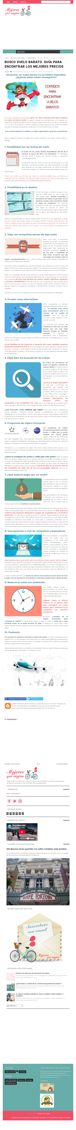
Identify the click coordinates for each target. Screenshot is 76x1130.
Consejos (29, 1080)
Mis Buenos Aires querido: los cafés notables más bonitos (36, 849)
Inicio (8, 2)
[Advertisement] (48, 36)
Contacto (23, 2)
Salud (7, 1080)
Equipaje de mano (11, 1083)
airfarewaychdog (39, 564)
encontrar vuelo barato (25, 72)
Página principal (10, 1071)
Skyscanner (9, 414)
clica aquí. (58, 293)
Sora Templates (24, 1117)
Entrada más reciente (12, 764)
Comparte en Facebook (17, 699)
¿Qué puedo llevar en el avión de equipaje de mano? (39, 984)
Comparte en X (36, 699)
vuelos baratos (46, 72)
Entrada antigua (62, 764)
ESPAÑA (13, 1080)
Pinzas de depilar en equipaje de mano (32, 973)
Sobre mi (15, 2)
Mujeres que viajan (33, 410)
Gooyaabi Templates (63, 1117)
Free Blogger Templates (38, 1117)
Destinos (21, 1080)
